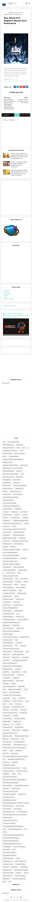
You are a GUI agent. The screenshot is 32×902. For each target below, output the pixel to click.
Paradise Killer (7, 721)
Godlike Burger (18, 610)
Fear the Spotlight (8, 587)
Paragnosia (6, 724)
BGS (22, 474)
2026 (23, 447)
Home (5, 12)
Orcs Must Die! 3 (7, 718)
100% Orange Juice (8, 444)
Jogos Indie (6, 660)
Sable (11, 750)
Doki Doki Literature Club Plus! (11, 564)
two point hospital (8, 858)
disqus (22, 114)
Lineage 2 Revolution (9, 674)
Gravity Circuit (20, 616)
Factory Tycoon (7, 584)
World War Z (6, 878)
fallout (16, 584)
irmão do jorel (7, 651)
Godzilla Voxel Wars (8, 613)
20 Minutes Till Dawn (8, 447)
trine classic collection (9, 852)
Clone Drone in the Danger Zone (12, 523)
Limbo (24, 672)
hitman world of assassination (11, 631)
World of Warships (20, 875)
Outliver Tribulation (20, 718)
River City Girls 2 (7, 741)
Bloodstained (6, 479)
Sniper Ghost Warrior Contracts (11, 768)
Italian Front (6, 654)
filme (20, 590)
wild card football (8, 872)
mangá (13, 683)
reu (23, 739)
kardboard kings (7, 669)
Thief (4, 829)
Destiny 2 (13, 546)
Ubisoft (18, 858)
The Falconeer (20, 806)
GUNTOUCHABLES (23, 619)
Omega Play (7, 294)
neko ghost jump (18, 701)
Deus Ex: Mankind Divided (10, 552)
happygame (6, 625)
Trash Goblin (6, 849)
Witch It (26, 872)
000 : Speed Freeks (13, 442)
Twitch (5, 295)
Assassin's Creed (7, 462)
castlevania (18, 509)
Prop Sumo (6, 730)
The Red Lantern (7, 817)
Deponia (5, 546)
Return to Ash (15, 739)
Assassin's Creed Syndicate (10, 465)
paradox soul (17, 721)
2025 (18, 447)
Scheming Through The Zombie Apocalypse (15, 756)
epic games (24, 578)
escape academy (8, 581)
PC (12, 724)
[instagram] (11, 897)
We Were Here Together (21, 870)
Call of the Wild (17, 494)
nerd (27, 701)
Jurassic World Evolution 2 (10, 663)
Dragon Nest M (23, 570)
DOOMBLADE (7, 567)
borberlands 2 (7, 482)
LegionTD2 (6, 672)
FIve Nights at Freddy (9, 593)
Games (16, 596)
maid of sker (19, 680)
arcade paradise (13, 456)
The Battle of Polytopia (9, 794)
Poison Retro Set (7, 727)
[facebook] (20, 897)
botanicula (16, 482)
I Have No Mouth (7, 640)
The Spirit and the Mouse (10, 820)
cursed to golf (7, 532)
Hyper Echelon (24, 637)
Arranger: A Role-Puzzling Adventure (13, 459)
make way (6, 683)
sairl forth (6, 753)
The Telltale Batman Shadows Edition (13, 826)
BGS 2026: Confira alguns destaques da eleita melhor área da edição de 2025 (15, 315)
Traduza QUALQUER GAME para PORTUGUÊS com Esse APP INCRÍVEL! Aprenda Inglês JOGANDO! (19, 173)
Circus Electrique (14, 517)
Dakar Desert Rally (19, 532)
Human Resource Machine (10, 637)
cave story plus (7, 514)
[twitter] (17, 897)
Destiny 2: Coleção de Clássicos (11, 549)
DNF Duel (23, 558)
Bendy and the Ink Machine (10, 474)
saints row (19, 750)
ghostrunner (16, 602)
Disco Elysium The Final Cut (10, 558)
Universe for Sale (8, 864)
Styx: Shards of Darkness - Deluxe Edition (14, 779)
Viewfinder (14, 867)
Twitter (5, 297)
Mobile (5, 692)
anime (4, 456)
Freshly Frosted (7, 596)
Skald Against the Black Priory (16, 759)
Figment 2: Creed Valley (9, 590)
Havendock (16, 625)
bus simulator (7, 494)
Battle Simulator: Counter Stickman (13, 468)
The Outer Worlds (22, 811)
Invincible (23, 645)
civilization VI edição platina (20, 520)
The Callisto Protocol (8, 797)
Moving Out (22, 698)
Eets (19, 573)
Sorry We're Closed (22, 771)
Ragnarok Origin (7, 736)
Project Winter (19, 727)
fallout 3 (23, 584)
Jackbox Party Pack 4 (18, 654)
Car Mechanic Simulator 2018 (11, 506)
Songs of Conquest (8, 771)
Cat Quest (6, 511)
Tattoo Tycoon (16, 788)
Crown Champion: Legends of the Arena (14, 529)
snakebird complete (9, 765)
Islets (27, 651)
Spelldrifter (6, 773)
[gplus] (14, 897)
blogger (17, 114)
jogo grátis (25, 657)
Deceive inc (6, 541)
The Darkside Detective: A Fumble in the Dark (15, 803)
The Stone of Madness (9, 823)
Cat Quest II (14, 511)
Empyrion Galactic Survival (10, 576)
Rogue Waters (7, 744)
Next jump (18, 704)
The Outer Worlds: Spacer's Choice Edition (14, 814)
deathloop (22, 538)
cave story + (24, 511)
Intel (16, 645)
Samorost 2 (14, 753)
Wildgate (18, 872)
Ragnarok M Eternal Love (10, 733)
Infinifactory (19, 642)
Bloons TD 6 (16, 479)
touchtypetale (7, 846)
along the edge (7, 453)
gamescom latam (8, 599)
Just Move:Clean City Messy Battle (12, 666)
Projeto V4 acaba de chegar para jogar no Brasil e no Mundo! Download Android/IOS (19, 164)
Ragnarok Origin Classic (21, 736)
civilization (25, 517)
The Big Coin (22, 794)
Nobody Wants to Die (18, 707)
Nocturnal (5, 709)
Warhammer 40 (7, 870)
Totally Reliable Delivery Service (12, 843)
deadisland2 (6, 535)
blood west (19, 477)
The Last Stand (7, 808)
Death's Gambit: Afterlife (9, 538)
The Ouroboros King (8, 811)
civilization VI (6, 520)
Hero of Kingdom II (8, 628)
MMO (25, 689)
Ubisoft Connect (7, 861)
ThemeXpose (12, 899)
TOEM (4, 832)
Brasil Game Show (8, 488)
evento (26, 581)
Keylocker (18, 669)
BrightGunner (19, 488)
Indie (16, 640)
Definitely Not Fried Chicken (20, 541)
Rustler (5, 750)
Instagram (6, 292)
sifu (4, 759)
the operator (17, 808)
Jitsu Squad (6, 657)
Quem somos (16, 730)
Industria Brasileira (8, 642)
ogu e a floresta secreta (10, 712)
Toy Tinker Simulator (19, 846)
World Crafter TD (7, 875)
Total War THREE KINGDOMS (11, 840)
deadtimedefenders (18, 535)
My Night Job (6, 701)
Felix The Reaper (20, 587)
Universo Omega (8, 299)
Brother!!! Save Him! (15, 491)
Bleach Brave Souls (8, 477)
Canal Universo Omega (9, 503)
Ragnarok (25, 730)
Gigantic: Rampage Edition (10, 607)
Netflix (4, 704)
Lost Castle (20, 674)
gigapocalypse (7, 610)
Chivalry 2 (17, 514)
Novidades (23, 709)
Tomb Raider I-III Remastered (11, 838)
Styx (20, 773)
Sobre (24, 768)
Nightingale (6, 707)
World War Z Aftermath (19, 878)
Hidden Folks (20, 628)
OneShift (15, 715)
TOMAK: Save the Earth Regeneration (13, 835)
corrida (26, 523)
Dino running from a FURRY (11, 555)
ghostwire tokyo (18, 605)
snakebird (15, 762)
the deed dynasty (8, 806)
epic (17, 578)
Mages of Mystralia (8, 680)
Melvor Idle (21, 686)
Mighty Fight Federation (14, 689)
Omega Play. (6, 715)
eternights (18, 581)
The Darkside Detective (9, 800)
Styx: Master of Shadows (10, 776)
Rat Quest (5, 739)
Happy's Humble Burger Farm (11, 622)
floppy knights (21, 593)
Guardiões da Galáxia (9, 619)
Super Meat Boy (7, 785)
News (10, 704)
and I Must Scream (20, 453)
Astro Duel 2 (24, 465)
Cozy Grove (6, 526)
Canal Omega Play (8, 500)
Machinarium (6, 677)
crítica (14, 526)
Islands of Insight (18, 651)
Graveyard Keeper (8, 616)
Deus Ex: (25, 549)
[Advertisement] (16, 198)
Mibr (4, 689)
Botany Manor (7, 485)
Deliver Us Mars (7, 543)
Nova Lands (14, 709)
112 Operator (19, 444)
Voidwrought (23, 867)
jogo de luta (15, 657)
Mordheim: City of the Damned (11, 695)
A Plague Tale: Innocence (10, 450)
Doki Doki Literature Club (10, 561)
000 (4, 442)
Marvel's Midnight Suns (9, 686)
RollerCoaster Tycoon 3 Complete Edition (14, 747)
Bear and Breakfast (8, 471)
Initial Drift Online (7, 645)
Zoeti (4, 881)
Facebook (6, 290)
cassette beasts (7, 509)
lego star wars (16, 672)
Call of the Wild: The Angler (10, 497)
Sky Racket (6, 762)
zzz (10, 881)
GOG (17, 613)
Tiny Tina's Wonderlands (14, 829)
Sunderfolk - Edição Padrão (10, 782)
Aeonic (22, 450)
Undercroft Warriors (20, 861)
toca (25, 829)
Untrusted (5, 867)
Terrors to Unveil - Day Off (10, 791)
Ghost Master (6, 602)
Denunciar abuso (9, 306)
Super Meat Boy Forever (22, 785)
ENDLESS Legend (8, 578)
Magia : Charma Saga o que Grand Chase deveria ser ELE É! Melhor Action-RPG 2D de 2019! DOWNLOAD (19, 156)
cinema (5, 517)
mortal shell (6, 698)
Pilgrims (18, 724)
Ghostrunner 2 (7, 605)
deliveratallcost (18, 543)
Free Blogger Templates (22, 899)
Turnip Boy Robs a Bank (9, 855)
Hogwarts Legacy (8, 634)
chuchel (24, 514)
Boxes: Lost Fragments (20, 485)
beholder (19, 471)
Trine (13, 849)
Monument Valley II (15, 692)
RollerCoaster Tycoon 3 (20, 744)
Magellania (16, 677)
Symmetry (6, 788)
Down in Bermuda (19, 567)
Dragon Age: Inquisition (9, 570)
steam (14, 773)
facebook (27, 114)
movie (14, 698)
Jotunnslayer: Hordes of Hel (19, 660)
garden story (19, 599)
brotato (5, 491)
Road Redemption (19, 741)
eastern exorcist (10, 573)
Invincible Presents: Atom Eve (11, 648)
